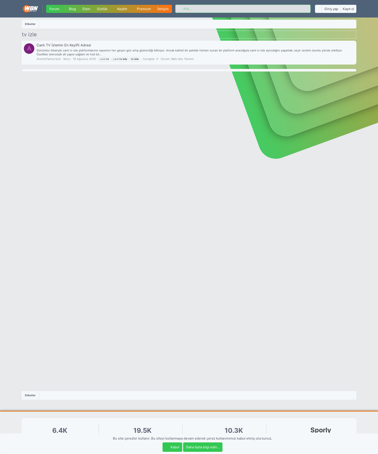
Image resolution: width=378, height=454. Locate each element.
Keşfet (122, 9)
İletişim (163, 9)
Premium (144, 9)
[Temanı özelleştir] (318, 9)
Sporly (320, 430)
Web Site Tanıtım (182, 59)
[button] (63, 9)
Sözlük (102, 9)
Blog (72, 9)
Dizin (86, 9)
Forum (54, 9)
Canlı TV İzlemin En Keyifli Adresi (64, 45)
